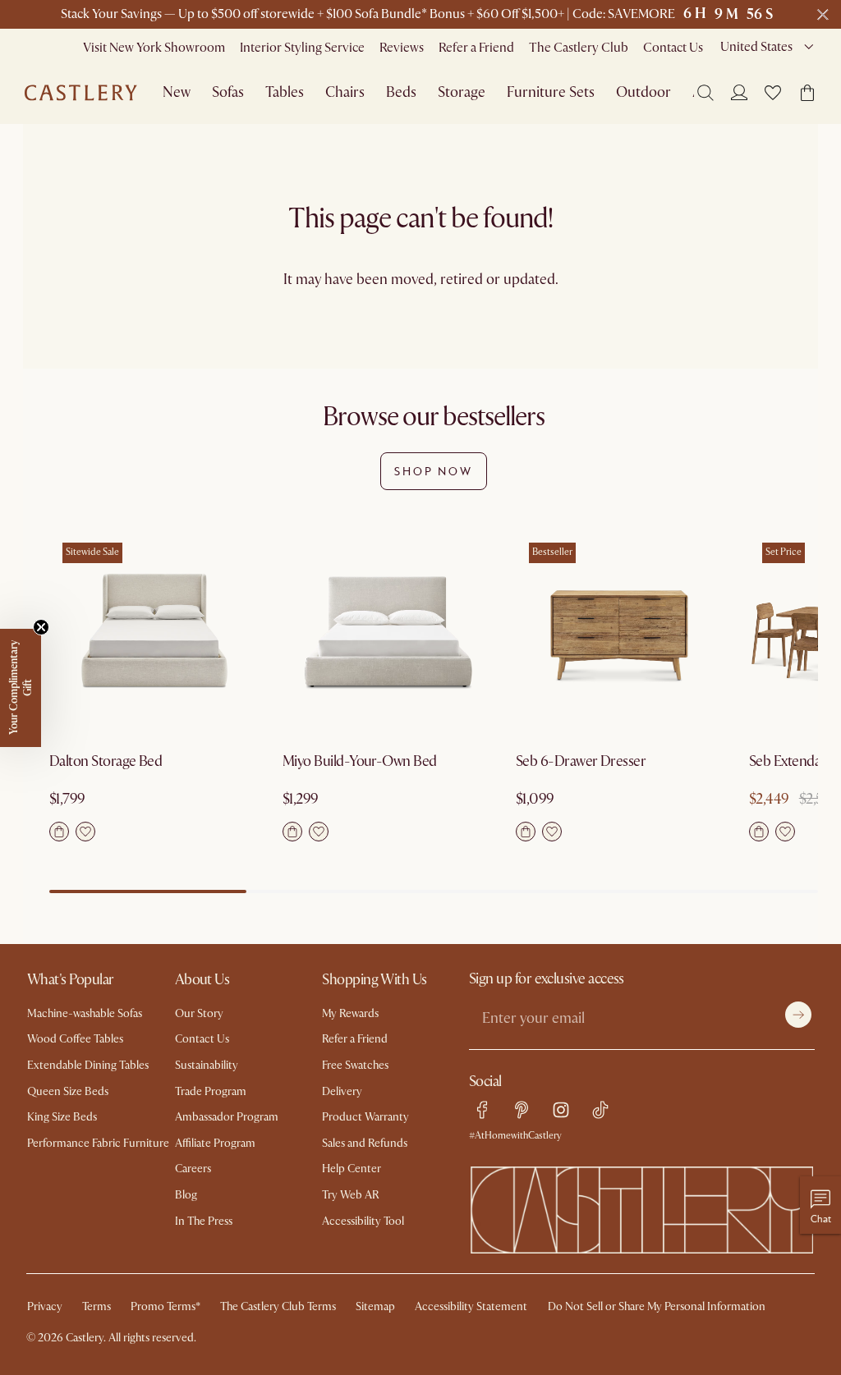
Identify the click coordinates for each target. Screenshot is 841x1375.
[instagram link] (561, 1110)
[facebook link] (482, 1110)
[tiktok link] (600, 1110)
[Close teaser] (41, 627)
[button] (773, 93)
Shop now (433, 471)
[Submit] (798, 1014)
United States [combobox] (756, 47)
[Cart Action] (59, 831)
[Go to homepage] (81, 92)
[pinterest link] (521, 1110)
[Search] (705, 93)
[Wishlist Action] (85, 831)
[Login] (739, 92)
